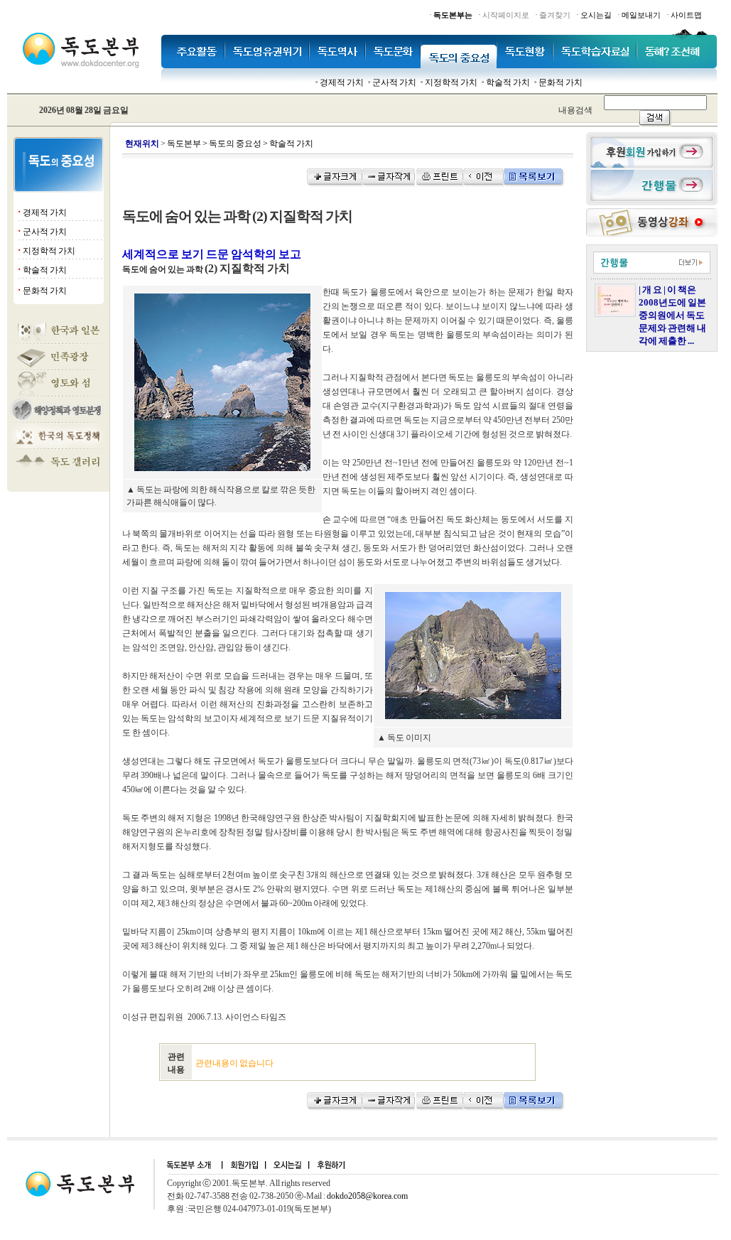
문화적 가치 (560, 82)
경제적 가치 (342, 82)
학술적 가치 (508, 82)
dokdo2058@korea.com (367, 1196)
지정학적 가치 (451, 82)
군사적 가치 (394, 82)
